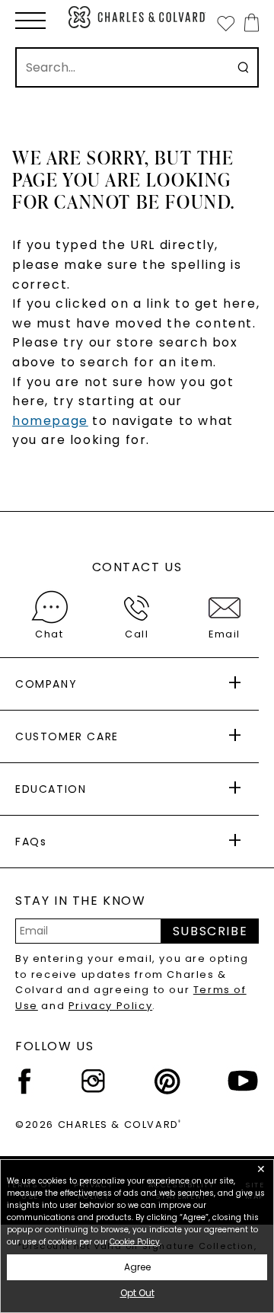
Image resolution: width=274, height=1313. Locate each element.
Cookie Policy (135, 1242)
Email (225, 634)
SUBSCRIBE (210, 931)
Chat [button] (49, 634)
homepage (50, 421)
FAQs (30, 841)
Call (136, 634)
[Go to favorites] (225, 23)
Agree (137, 1266)
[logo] (137, 17)
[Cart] (248, 22)
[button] (30, 20)
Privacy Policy (110, 1005)
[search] (243, 67)
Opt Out (137, 1292)
